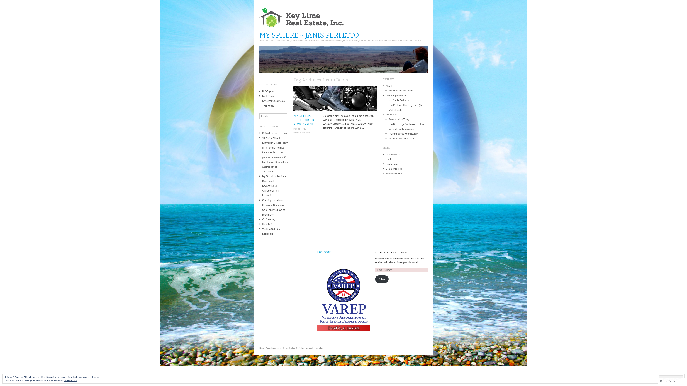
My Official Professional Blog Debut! (304, 120)
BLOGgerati (371, 88)
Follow (382, 279)
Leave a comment (301, 132)
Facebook (324, 252)
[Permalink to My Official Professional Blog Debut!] (335, 99)
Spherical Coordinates (273, 100)
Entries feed (392, 163)
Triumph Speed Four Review (403, 133)
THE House (268, 105)
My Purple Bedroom (399, 100)
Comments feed (394, 168)
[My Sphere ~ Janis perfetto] (343, 60)
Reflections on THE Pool (274, 133)
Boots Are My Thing (399, 119)
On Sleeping (268, 219)
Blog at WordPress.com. (270, 348)
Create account (393, 154)
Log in (389, 159)
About (389, 86)
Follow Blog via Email (392, 252)
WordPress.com (394, 173)
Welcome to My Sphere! (401, 90)
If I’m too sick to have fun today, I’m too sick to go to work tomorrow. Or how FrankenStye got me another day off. (275, 157)
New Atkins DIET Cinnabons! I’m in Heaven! (271, 190)
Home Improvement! (396, 95)
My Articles (268, 96)
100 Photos (268, 171)
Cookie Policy (70, 380)
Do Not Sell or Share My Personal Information (302, 348)
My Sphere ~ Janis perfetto (309, 35)
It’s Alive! (267, 224)
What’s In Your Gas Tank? (402, 138)
